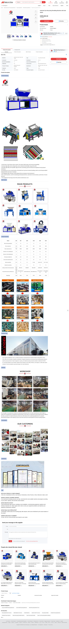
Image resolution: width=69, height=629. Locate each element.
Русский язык (25, 622)
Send (10, 541)
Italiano (29, 622)
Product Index (53, 621)
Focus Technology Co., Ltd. (27, 624)
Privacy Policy (50, 624)
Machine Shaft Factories (36, 612)
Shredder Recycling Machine (55, 612)
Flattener (2, 595)
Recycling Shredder (45, 612)
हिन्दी (49, 622)
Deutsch (32, 622)
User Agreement (40, 624)
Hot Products (8, 621)
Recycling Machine (19, 7)
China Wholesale (30, 621)
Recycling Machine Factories (6, 612)
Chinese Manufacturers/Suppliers (22, 621)
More (2, 617)
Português (16, 622)
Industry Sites (41, 621)
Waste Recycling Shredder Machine (18, 615)
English (9, 622)
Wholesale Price (36, 621)
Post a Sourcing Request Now (32, 541)
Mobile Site (57, 621)
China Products (13, 621)
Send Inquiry (46, 21)
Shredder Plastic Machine (6, 615)
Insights (62, 621)
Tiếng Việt (59, 622)
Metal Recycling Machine (26, 7)
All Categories (5, 5)
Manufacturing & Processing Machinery (9, 7)
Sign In (41, 44)
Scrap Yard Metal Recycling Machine (8, 607)
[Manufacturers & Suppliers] (7, 2)
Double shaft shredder (38, 595)
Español (13, 622)
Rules (67, 5)
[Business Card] (66, 54)
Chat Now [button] (62, 21)
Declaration (45, 624)
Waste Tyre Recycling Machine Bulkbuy (43, 615)
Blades (2, 597)
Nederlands (36, 622)
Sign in (67, 2)
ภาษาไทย (52, 622)
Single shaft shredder (54, 595)
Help (49, 5)
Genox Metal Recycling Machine (21, 607)
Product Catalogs (16, 593)
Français (20, 622)
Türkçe (55, 622)
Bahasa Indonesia (64, 622)
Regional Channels (47, 621)
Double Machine (26, 612)
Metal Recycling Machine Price (36, 7)
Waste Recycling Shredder (31, 615)
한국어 (43, 622)
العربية (40, 622)
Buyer (44, 5)
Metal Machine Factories (18, 612)
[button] (45, 52)
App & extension (55, 5)
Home (2, 7)
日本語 (46, 622)
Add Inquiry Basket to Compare (20, 39)
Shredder (19, 595)
